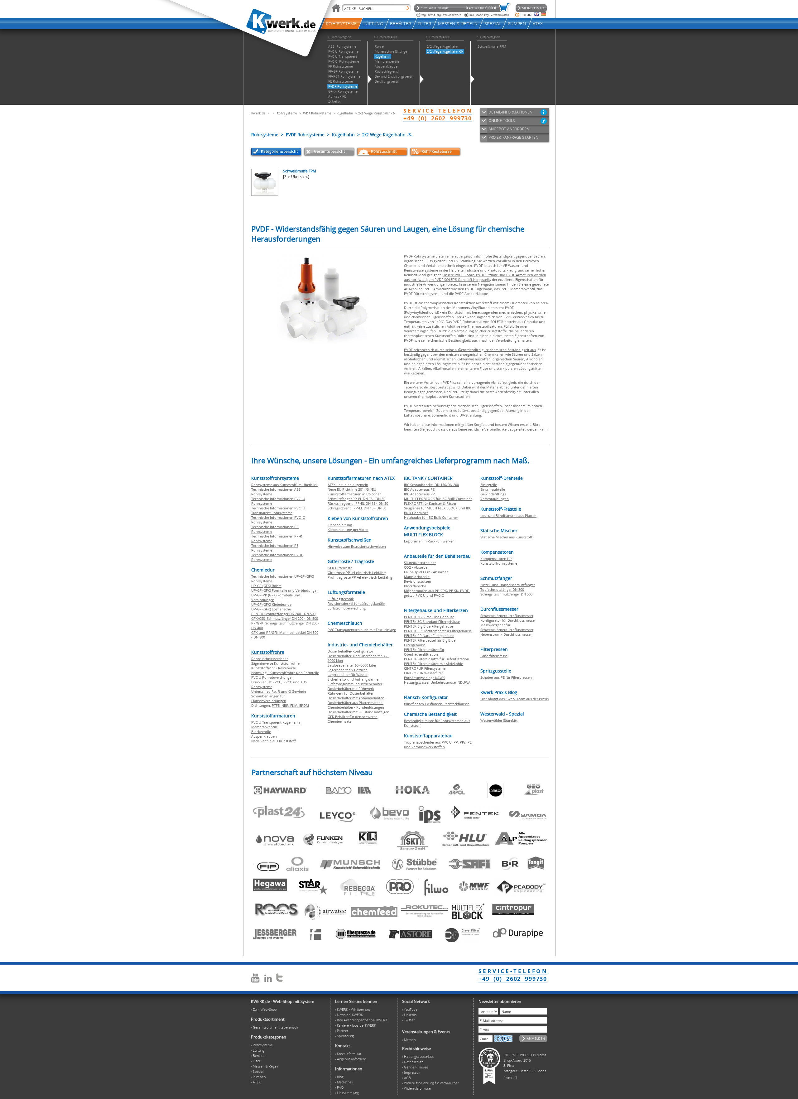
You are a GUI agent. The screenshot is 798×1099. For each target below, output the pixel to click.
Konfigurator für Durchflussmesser (508, 620)
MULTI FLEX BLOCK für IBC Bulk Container (438, 498)
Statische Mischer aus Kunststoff (506, 537)
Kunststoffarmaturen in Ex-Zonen (355, 494)
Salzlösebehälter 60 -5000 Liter (352, 665)
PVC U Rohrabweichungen (272, 677)
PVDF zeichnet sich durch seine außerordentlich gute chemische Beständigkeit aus (470, 349)
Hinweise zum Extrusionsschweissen (357, 546)
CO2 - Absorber (416, 567)
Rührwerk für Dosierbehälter (350, 693)
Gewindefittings (493, 494)
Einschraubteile (492, 489)
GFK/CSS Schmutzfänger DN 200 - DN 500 (284, 618)
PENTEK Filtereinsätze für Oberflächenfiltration (424, 652)
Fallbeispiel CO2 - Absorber (426, 572)
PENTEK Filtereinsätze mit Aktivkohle (433, 663)
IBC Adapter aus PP (419, 494)
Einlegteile (488, 484)
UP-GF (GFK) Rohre (266, 585)
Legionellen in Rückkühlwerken (429, 541)
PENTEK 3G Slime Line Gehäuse (429, 617)
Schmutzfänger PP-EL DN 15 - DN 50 (356, 498)
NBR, (285, 705)
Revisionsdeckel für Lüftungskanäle (356, 603)
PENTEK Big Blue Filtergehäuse (428, 626)
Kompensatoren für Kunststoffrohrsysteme (498, 561)
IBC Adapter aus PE (419, 489)
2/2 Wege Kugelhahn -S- (376, 113)
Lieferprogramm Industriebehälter (355, 684)
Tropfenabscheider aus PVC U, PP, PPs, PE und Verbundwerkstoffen (438, 744)
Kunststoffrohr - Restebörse (273, 668)
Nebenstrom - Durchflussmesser (506, 634)
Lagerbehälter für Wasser (348, 674)
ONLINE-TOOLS (501, 120)
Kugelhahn (345, 113)
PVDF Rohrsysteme (317, 113)
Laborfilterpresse (493, 655)
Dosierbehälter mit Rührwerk (351, 688)
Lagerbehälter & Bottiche (348, 670)
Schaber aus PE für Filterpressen (506, 677)
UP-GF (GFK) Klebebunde (271, 604)
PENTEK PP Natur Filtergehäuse (429, 635)
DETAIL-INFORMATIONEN (510, 112)
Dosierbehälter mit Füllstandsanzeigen (358, 712)
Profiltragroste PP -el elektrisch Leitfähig (360, 577)
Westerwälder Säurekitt (498, 720)
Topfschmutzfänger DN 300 (502, 589)
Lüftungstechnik (341, 598)
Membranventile (264, 727)
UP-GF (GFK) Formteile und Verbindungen (285, 590)
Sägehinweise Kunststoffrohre (275, 663)
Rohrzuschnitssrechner (269, 658)
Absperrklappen (264, 736)
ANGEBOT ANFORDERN (508, 129)
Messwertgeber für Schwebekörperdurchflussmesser (506, 627)
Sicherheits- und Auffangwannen (354, 679)
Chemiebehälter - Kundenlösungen (356, 707)
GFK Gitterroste (340, 568)
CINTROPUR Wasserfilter (423, 673)
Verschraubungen (494, 498)
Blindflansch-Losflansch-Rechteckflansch (436, 703)
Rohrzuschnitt (384, 151)
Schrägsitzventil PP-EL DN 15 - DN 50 (357, 508)
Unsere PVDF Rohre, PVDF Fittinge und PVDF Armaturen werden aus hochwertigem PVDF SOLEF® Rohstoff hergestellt (475, 277)
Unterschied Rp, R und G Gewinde (278, 691)
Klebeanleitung (340, 525)
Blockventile (261, 731)
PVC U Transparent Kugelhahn (275, 722)
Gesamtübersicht (329, 151)
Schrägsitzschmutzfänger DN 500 (506, 594)
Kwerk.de (258, 113)
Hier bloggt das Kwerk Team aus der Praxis (514, 699)
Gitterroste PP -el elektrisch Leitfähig (357, 572)
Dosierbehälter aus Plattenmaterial (355, 702)
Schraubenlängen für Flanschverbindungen (268, 698)
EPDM (304, 705)
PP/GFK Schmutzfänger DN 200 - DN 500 (283, 613)
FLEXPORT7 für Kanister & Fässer (430, 503)
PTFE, (276, 705)
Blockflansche (415, 586)
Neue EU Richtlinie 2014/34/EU (352, 489)
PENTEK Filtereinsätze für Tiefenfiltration (436, 659)
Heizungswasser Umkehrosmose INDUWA (437, 682)
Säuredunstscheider (420, 562)
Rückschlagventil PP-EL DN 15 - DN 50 (358, 503)
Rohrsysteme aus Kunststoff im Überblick (284, 484)
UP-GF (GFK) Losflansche (271, 609)
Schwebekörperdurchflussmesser (506, 615)
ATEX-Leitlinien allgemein (348, 484)
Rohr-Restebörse (436, 151)
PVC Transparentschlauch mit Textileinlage (362, 629)
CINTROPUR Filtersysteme (424, 668)
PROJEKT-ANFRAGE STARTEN (513, 137)
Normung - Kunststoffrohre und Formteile (285, 672)
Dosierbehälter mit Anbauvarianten (356, 698)
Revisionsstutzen (417, 581)
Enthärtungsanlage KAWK (424, 677)
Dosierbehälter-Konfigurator (350, 651)
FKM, (294, 705)
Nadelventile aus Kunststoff (273, 741)
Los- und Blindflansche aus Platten (508, 515)
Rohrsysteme (287, 113)
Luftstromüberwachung (347, 608)
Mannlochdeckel (417, 576)
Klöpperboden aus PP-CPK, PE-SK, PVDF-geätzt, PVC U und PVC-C (437, 593)
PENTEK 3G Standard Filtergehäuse (432, 621)
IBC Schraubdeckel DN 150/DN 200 (431, 484)
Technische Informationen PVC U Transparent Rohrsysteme (278, 510)
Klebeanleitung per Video (348, 529)
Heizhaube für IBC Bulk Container (431, 517)
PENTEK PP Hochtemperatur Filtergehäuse (438, 631)
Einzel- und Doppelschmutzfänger (507, 584)
